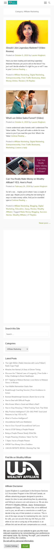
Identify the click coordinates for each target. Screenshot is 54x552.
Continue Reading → (19, 69)
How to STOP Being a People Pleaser (19, 429)
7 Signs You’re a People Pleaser (17, 441)
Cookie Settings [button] (12, 546)
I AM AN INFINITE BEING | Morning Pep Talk (22, 448)
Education (19, 209)
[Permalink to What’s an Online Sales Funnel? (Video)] (27, 102)
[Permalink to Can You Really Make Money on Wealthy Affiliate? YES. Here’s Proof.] (27, 166)
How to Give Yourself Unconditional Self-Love (22, 426)
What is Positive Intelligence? (16, 418)
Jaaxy (27, 209)
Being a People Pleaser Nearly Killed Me (20, 433)
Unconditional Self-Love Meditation (18, 422)
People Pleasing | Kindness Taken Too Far (21, 437)
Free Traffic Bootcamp (30, 78)
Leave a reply (21, 148)
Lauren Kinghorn (38, 55)
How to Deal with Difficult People (17, 400)
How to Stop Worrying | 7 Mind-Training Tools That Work (26, 408)
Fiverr (18, 508)
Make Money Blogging (29, 212)
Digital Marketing (37, 75)
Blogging (33, 206)
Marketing (10, 148)
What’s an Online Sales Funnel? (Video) (25, 118)
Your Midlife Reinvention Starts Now (19, 386)
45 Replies (30, 81)
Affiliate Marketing (21, 75)
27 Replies (32, 215)
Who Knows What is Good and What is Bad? (22, 404)
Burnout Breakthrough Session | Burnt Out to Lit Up (24, 397)
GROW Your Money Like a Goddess (19, 444)
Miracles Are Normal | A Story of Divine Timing (22, 370)
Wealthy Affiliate (19, 215)
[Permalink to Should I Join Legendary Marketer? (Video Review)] (27, 32)
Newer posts (45, 223)
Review (22, 81)
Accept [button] (25, 546)
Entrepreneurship (13, 78)
